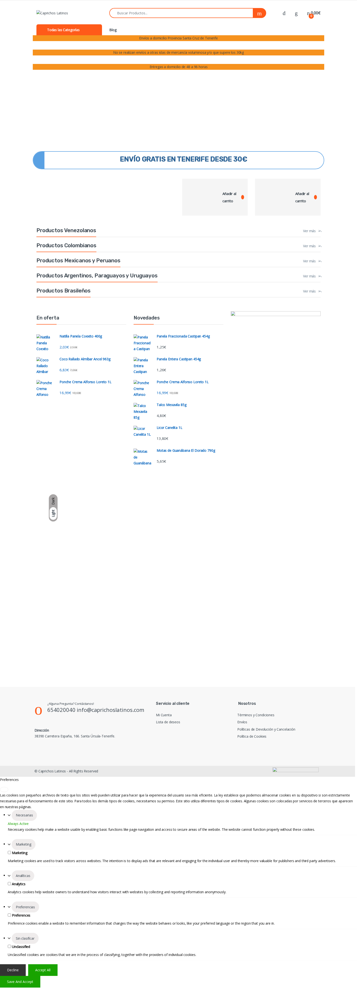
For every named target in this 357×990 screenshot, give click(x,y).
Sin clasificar (25, 938)
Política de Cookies (251, 736)
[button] (40, 144)
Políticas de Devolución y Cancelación (266, 729)
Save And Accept (20, 981)
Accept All (43, 970)
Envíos (242, 722)
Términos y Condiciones (255, 715)
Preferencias (25, 907)
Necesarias (24, 815)
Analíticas (23, 875)
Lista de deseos (168, 722)
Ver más (309, 231)
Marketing (23, 844)
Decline (13, 970)
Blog (112, 29)
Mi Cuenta (164, 715)
